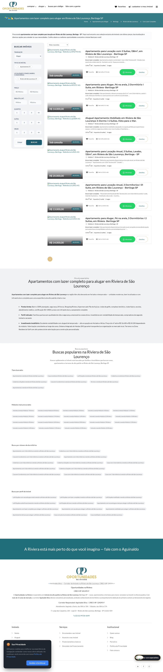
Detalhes (142, 72)
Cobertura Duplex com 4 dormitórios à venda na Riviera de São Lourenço (80, 463)
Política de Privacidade (118, 646)
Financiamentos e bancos (71, 642)
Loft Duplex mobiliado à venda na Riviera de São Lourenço (124, 497)
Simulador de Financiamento (72, 646)
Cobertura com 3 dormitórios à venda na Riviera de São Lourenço (79, 451)
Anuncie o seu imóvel (70, 637)
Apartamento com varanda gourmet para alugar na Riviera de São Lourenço (120, 503)
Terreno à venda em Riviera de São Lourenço (104, 382)
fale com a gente (73, 6)
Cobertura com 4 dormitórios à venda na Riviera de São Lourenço (33, 463)
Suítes (16, 119)
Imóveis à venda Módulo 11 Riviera (124, 410)
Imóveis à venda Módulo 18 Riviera (126, 416)
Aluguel (17, 637)
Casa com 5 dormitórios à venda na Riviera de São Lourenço (125, 463)
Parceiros (113, 642)
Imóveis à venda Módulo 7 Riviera (23, 410)
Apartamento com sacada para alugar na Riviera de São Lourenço (82, 509)
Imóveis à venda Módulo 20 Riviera (75, 428)
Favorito (91, 72)
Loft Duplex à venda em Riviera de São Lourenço (92, 376)
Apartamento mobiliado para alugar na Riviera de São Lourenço (125, 509)
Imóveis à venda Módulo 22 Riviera (100, 416)
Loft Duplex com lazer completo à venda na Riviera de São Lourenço (81, 497)
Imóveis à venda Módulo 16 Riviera (75, 416)
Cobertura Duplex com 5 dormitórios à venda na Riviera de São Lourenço (82, 468)
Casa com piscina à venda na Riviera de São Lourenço (70, 515)
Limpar (19, 142)
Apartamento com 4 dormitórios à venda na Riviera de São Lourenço (85, 457)
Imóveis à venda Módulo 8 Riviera (48, 410)
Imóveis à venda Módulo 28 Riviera (75, 422)
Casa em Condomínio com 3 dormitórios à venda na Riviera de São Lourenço (36, 457)
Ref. (103, 72)
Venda (16, 633)
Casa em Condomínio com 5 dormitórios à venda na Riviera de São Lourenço (36, 474)
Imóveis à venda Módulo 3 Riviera (23, 416)
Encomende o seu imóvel (71, 633)
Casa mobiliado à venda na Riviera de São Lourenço (106, 515)
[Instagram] (149, 666)
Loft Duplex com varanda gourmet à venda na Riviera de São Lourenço (34, 497)
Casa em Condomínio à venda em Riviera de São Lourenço (69, 382)
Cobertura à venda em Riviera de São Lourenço (125, 376)
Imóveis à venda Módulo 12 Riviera (126, 422)
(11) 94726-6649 (83, 616)
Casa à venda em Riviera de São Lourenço (60, 376)
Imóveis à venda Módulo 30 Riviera (101, 428)
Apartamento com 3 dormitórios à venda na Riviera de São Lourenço (34, 451)
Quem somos (115, 633)
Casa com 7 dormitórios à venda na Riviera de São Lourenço (123, 474)
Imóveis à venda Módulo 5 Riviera (100, 422)
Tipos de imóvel (20, 62)
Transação (18, 52)
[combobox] (28, 66)
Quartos (17, 109)
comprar (31, 6)
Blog (111, 637)
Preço (16, 88)
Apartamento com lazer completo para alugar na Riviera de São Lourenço (35, 509)
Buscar (34, 142)
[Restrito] (138, 666)
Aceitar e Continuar (37, 663)
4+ (39, 113)
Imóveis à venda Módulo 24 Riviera (24, 428)
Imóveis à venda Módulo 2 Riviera (73, 410)
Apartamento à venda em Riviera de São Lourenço (28, 376)
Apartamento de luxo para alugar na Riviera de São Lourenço (31, 515)
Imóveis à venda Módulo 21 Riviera (49, 416)
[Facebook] (143, 666)
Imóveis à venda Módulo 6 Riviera (98, 410)
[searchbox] (33, 67)
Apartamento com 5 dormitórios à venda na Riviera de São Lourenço (34, 468)
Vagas (16, 129)
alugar (41, 6)
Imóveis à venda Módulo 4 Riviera (23, 422)
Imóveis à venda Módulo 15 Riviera (49, 428)
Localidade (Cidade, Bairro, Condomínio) (24, 74)
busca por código (55, 6)
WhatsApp (128, 72)
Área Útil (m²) (19, 98)
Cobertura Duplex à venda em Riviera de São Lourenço (30, 382)
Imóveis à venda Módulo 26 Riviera (49, 422)
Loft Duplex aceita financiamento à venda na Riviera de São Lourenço (34, 503)
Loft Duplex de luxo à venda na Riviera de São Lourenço (76, 503)
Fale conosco (115, 650)
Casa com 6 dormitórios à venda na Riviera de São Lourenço (82, 474)
